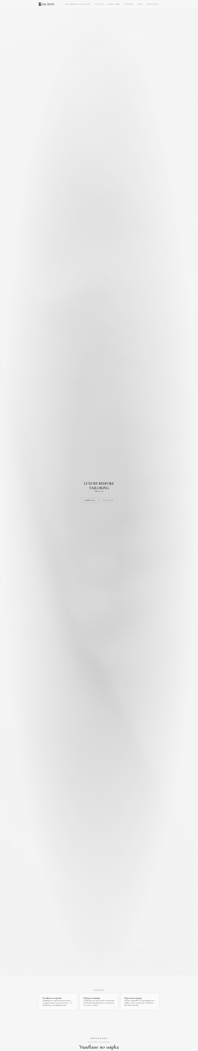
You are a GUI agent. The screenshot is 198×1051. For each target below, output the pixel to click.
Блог (140, 4)
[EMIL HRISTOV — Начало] (47, 4)
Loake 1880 (113, 4)
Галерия (128, 4)
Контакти (153, 4)
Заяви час (89, 500)
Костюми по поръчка (78, 4)
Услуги (99, 4)
